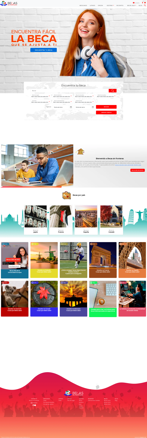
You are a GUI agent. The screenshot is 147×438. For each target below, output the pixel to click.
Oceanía (81, 408)
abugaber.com (143, 437)
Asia (80, 404)
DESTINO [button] (110, 5)
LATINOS (92, 5)
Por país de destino (48, 404)
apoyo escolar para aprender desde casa (128, 165)
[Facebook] (142, 2)
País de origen (71, 400)
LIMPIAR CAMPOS (106, 112)
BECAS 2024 (107, 402)
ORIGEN (100, 5)
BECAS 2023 (107, 404)
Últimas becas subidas (94, 400)
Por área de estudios (48, 402)
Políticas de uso (26, 437)
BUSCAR (106, 107)
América (81, 402)
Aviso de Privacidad (18, 437)
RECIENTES (120, 5)
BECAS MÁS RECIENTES (137, 170)
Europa (81, 406)
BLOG (140, 5)
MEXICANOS (83, 5)
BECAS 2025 (107, 400)
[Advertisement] (70, 132)
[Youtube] (145, 2)
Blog (116, 400)
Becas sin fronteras (34, 400)
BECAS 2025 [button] (131, 5)
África (80, 400)
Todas (44, 400)
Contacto (137, 3)
